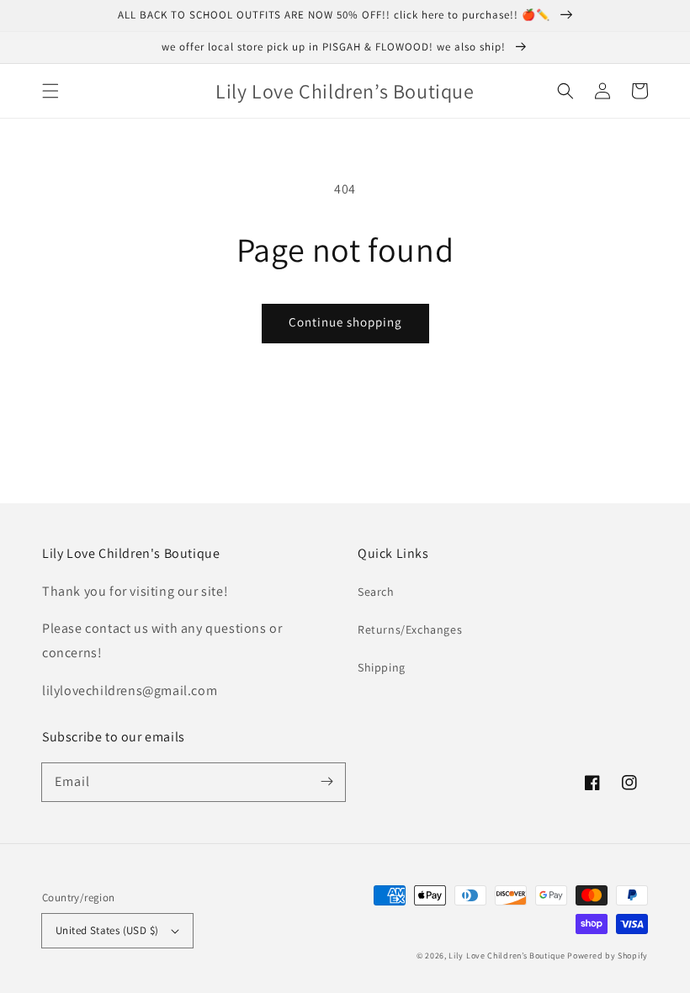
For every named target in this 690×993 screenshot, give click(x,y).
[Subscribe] (326, 781)
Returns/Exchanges (410, 629)
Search (376, 591)
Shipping (382, 667)
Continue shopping (345, 322)
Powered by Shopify (607, 955)
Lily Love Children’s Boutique (507, 955)
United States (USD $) (107, 930)
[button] (50, 90)
